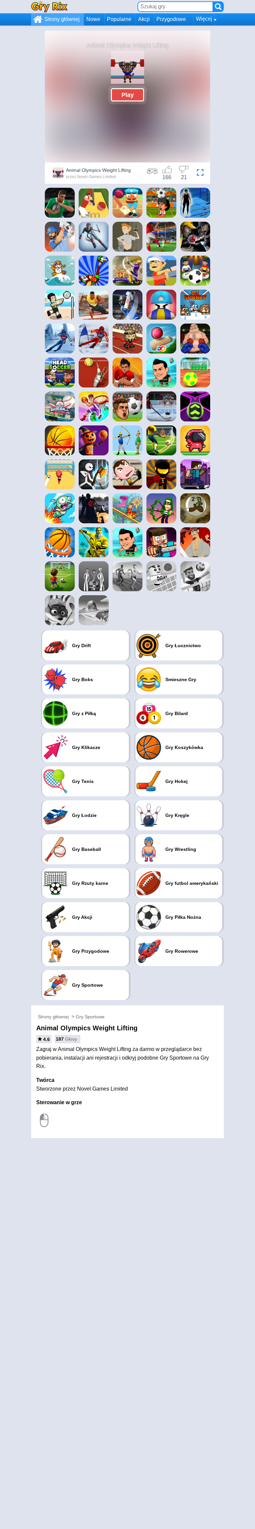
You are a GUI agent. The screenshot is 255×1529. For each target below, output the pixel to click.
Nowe (93, 19)
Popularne (119, 19)
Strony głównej (62, 19)
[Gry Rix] (49, 6)
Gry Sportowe (90, 1016)
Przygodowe (171, 19)
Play (128, 94)
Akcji (144, 19)
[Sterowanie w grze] (152, 174)
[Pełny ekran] (200, 174)
